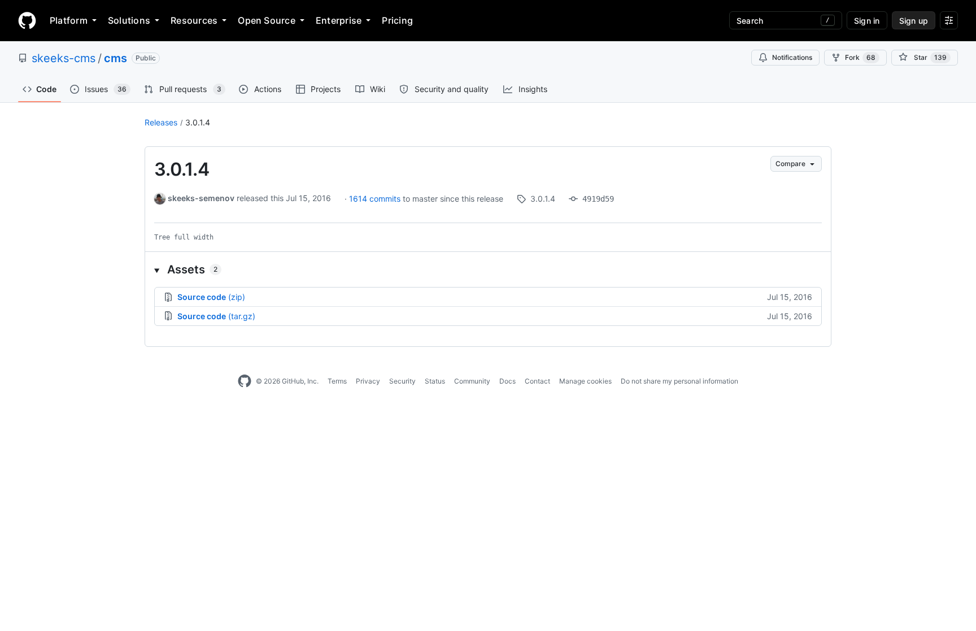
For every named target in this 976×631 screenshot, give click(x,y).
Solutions (129, 20)
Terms (337, 381)
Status (435, 381)
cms (115, 58)
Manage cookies (585, 381)
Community (472, 381)
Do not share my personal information (679, 381)
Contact (537, 381)
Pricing (397, 20)
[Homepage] (27, 20)
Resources (194, 20)
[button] (488, 269)
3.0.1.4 (197, 122)
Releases (161, 122)
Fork (860, 57)
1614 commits (376, 198)
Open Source (266, 20)
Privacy (368, 381)
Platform (69, 20)
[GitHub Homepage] (244, 381)
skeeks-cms (63, 58)
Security (402, 381)
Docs (507, 381)
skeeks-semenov (201, 198)
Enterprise (338, 20)
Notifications (792, 57)
